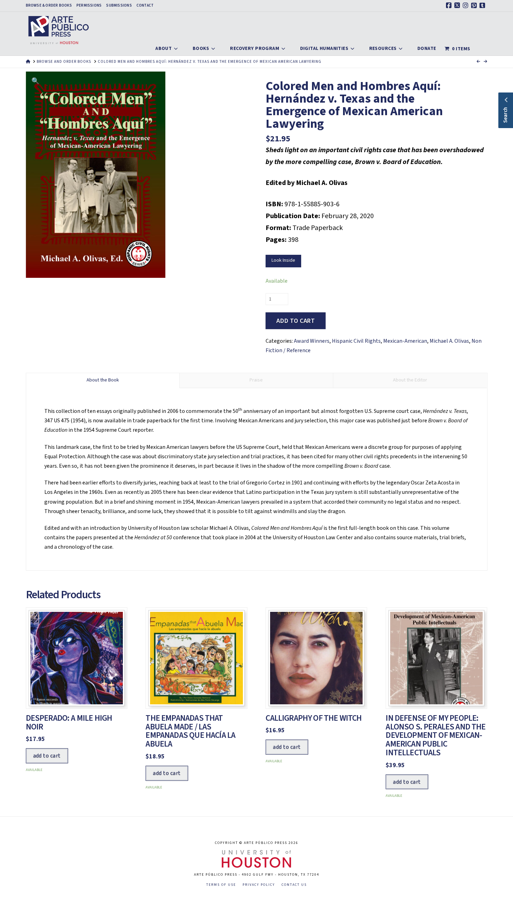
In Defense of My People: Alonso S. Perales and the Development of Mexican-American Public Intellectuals (435, 735)
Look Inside (283, 260)
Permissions (89, 5)
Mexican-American (405, 341)
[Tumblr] (483, 5)
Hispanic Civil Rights (356, 341)
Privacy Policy (259, 885)
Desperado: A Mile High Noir (69, 722)
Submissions (119, 5)
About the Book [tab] (103, 380)
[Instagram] (466, 5)
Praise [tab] (256, 380)
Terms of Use (221, 885)
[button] (35, 81)
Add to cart (295, 321)
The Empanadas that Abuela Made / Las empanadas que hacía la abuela (190, 731)
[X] (458, 5)
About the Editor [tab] (410, 380)
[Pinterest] (475, 5)
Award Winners (311, 341)
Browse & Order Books (49, 5)
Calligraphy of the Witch (314, 718)
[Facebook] (450, 5)
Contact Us (294, 885)
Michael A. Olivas (449, 341)
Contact (145, 5)
